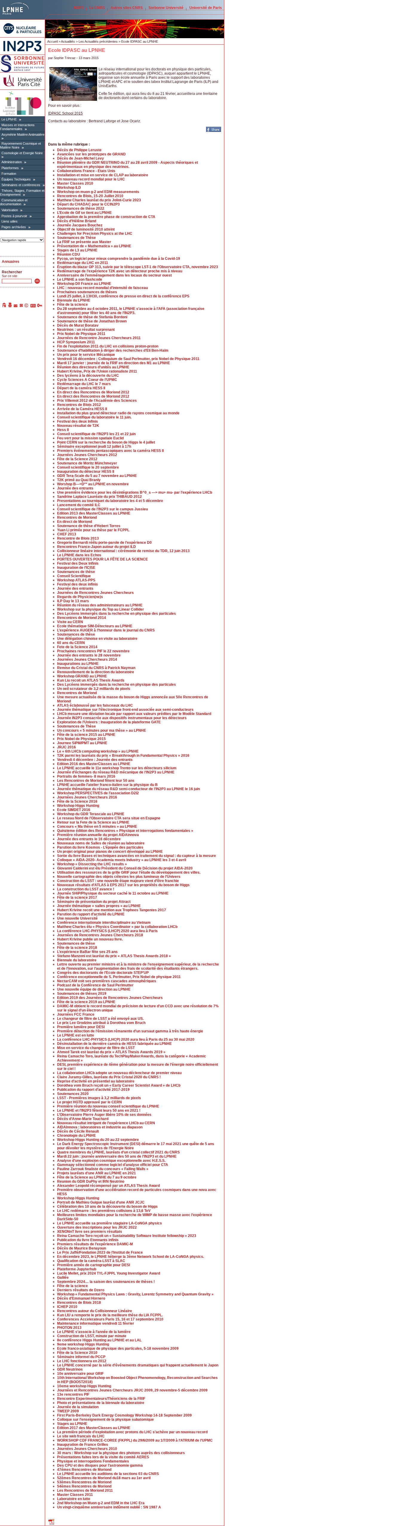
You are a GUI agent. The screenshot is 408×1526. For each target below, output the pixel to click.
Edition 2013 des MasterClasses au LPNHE (93, 513)
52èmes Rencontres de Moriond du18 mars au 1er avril (104, 1478)
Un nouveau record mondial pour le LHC (91, 179)
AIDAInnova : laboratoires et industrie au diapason (99, 1127)
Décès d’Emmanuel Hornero (81, 1298)
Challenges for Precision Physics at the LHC (94, 233)
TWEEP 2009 (68, 1411)
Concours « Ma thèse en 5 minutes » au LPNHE (97, 826)
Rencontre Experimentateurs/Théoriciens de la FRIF (101, 1399)
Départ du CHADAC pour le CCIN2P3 (88, 204)
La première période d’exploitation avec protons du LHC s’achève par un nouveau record (132, 1432)
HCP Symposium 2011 (76, 342)
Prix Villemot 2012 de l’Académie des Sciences (97, 401)
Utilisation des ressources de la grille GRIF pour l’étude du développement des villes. (128, 872)
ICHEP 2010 (67, 1307)
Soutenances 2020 (73, 1094)
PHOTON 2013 (69, 1328)
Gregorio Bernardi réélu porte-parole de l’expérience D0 (104, 542)
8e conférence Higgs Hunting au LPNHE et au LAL (99, 1340)
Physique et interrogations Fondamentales (93, 1461)
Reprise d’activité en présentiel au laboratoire (95, 1081)
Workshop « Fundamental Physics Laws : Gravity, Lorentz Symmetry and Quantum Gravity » (135, 1294)
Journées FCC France (75, 1014)
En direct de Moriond (74, 522)
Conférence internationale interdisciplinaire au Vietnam (104, 922)
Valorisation (9, 210)
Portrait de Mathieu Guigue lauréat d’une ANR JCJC (101, 1202)
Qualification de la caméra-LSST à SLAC (91, 1261)
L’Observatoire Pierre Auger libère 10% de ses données (104, 1115)
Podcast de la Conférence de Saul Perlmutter (95, 985)
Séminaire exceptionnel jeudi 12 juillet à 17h (94, 446)
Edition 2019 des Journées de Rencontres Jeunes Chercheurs (110, 998)
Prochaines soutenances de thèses (87, 292)
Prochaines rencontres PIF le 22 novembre (93, 651)
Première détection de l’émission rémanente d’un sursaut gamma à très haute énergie (130, 1031)
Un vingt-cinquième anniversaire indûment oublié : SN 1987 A (109, 1507)
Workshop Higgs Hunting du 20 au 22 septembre (98, 1140)
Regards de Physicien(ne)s (80, 597)
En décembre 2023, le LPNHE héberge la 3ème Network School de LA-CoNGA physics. (130, 1257)
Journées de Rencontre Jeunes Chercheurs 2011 (99, 338)
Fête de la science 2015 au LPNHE (86, 735)
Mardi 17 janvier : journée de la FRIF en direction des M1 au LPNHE (113, 363)
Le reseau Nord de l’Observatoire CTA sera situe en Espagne (108, 818)
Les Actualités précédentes (98, 41)
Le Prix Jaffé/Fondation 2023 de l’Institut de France (100, 1252)
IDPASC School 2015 (65, 113)
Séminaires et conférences (20, 185)
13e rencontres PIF (73, 1394)
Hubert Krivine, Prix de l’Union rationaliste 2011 (97, 371)
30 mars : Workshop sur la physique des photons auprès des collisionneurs (121, 1453)
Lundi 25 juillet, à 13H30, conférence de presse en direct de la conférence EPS (123, 296)
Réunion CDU (68, 254)
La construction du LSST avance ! (85, 889)
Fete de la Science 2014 (77, 647)
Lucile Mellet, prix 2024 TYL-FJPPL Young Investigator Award (108, 1273)
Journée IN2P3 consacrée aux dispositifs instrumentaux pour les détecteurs (122, 718)
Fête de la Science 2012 (77, 459)
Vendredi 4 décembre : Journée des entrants (95, 760)
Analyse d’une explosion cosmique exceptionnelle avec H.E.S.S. (111, 1161)
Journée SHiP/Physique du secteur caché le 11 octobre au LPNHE (112, 893)
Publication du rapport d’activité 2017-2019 (93, 1090)
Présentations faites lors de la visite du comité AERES (103, 1457)
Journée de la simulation (78, 1407)
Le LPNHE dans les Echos (79, 555)
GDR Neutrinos (70, 1369)
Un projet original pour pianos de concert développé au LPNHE (110, 852)
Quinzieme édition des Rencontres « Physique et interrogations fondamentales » (125, 831)
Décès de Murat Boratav (78, 325)
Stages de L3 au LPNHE (77, 250)
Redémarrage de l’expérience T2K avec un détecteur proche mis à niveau (119, 271)
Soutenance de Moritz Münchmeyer (87, 463)
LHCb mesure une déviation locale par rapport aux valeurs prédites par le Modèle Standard (134, 714)
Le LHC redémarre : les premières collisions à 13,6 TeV (104, 1211)
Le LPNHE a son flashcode (79, 279)
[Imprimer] (10, 306)
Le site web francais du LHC (81, 1436)
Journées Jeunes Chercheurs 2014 (87, 659)
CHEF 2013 (66, 534)
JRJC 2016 (66, 747)
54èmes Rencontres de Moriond (84, 1486)
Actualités (68, 41)
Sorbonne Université (165, 8)
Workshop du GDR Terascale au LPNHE (90, 814)
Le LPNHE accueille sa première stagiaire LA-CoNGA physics (109, 1223)
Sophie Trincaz (65, 58)
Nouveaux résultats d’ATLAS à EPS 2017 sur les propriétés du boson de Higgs (123, 885)
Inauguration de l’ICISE (76, 568)
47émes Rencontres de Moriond (84, 1470)
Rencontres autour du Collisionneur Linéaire (94, 1311)
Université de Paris (205, 8)
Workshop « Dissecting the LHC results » (92, 864)
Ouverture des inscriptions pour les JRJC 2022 (97, 1227)
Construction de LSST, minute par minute (91, 1336)
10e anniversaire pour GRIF (80, 1373)
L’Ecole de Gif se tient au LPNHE (84, 213)
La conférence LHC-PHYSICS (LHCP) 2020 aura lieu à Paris (107, 931)
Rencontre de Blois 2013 (78, 538)
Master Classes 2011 (75, 1495)
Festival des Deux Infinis (78, 563)
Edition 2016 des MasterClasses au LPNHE (93, 764)
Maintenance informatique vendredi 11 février (95, 1323)
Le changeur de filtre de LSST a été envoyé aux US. (100, 1019)
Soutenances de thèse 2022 (80, 208)
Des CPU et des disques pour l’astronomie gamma (100, 1465)
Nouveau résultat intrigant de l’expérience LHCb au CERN (106, 1123)
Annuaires (10, 262)
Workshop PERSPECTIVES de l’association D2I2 (98, 793)
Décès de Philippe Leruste (79, 150)
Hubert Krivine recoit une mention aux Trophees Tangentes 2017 (111, 910)
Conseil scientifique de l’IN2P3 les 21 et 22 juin (96, 434)
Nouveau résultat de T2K (78, 426)
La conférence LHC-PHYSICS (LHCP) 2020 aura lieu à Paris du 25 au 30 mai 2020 (125, 1039)
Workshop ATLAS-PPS (76, 580)
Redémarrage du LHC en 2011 (82, 263)
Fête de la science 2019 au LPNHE (86, 1002)
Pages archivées (13, 227)
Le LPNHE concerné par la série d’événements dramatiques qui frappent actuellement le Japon (137, 1365)
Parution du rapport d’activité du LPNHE (91, 914)
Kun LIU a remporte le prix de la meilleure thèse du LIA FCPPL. (110, 1315)
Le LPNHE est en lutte (75, 1035)
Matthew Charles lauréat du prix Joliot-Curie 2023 (99, 200)
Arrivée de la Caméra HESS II (82, 409)
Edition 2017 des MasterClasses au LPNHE (93, 1428)
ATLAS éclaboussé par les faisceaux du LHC (95, 705)
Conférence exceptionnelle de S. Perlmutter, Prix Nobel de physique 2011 (119, 977)
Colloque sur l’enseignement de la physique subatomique (105, 1419)
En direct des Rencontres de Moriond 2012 (93, 392)
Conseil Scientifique (74, 576)
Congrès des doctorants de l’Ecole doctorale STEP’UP (103, 973)
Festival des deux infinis (77, 584)
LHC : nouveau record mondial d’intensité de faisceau (102, 288)
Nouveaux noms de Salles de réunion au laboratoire (101, 843)
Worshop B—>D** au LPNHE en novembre (93, 484)
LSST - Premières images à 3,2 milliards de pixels (99, 1098)
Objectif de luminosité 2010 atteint (86, 229)
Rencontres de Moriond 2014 (81, 618)
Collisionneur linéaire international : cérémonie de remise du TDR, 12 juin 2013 (123, 551)
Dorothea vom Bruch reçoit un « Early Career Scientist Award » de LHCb (118, 1085)
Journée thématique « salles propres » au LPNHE (99, 906)
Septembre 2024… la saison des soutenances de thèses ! (106, 1282)
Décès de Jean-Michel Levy (80, 158)
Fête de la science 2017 (77, 897)
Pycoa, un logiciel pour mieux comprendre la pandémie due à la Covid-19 (118, 259)
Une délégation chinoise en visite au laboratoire (97, 639)
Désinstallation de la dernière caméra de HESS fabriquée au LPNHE (114, 1044)
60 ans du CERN (71, 643)
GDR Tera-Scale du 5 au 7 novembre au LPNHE (97, 476)
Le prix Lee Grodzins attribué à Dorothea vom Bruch (101, 1023)
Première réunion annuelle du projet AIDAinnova (98, 835)
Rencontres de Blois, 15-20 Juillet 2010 (90, 196)
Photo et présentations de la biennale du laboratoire (100, 1403)
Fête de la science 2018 (77, 948)
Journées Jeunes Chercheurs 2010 (87, 1449)
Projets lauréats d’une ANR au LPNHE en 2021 (96, 1173)
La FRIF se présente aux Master (84, 242)
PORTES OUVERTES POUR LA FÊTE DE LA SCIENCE (102, 559)
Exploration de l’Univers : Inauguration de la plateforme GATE (109, 722)
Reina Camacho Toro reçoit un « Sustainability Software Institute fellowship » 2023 (126, 1236)
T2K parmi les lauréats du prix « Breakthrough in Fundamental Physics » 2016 (123, 755)
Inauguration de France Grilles (82, 1444)
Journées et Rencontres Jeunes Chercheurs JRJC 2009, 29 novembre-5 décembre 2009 (132, 1390)
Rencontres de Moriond (77, 517)
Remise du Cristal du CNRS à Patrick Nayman (96, 668)
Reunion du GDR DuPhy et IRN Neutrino (90, 1181)
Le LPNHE (9, 119)
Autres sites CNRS (127, 8)
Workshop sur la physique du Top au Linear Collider (100, 609)
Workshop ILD (69, 188)
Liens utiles (9, 221)
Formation (8, 173)
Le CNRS (97, 8)
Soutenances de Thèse (76, 238)
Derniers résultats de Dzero (80, 1290)
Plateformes (10, 168)
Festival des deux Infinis (77, 421)
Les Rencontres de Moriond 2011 (85, 1490)
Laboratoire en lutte (73, 1499)
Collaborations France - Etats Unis (86, 171)
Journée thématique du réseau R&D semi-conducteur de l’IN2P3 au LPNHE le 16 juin (128, 789)
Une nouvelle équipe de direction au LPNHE (94, 989)
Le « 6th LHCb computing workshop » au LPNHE (98, 751)
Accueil (52, 41)
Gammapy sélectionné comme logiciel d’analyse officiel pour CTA (112, 1165)
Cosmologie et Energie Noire (22, 153)
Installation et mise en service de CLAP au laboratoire (102, 175)
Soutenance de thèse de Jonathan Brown (92, 321)
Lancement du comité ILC (78, 505)
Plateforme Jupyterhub (76, 1269)
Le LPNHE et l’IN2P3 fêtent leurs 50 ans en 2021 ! (98, 1110)
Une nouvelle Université (77, 918)
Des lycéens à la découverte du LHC (88, 375)
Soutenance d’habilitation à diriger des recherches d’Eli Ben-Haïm (112, 350)
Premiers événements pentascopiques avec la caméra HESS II (110, 451)
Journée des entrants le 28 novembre (89, 655)
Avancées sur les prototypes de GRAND (91, 154)
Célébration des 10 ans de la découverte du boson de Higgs (107, 1206)
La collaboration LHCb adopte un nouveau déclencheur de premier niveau (119, 1073)
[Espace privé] (40, 306)
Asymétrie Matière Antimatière (23, 134)
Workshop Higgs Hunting (78, 806)
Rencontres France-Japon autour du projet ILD (96, 547)
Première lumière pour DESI (81, 1027)
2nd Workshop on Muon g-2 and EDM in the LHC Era (101, 1503)
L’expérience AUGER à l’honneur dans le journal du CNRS (106, 630)
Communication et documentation (13, 202)
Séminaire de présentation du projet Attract (94, 902)
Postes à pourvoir (14, 216)
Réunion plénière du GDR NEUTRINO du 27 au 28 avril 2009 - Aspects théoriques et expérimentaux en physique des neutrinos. (127, 164)
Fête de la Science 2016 (77, 801)
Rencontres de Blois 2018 (79, 1303)
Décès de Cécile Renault (78, 1131)
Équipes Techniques (16, 179)
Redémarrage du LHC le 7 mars (84, 384)
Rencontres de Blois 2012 (79, 405)
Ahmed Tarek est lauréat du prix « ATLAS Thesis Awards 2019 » (111, 1052)
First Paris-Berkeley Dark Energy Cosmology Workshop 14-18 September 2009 (124, 1415)
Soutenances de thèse (76, 572)
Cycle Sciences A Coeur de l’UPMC (87, 380)
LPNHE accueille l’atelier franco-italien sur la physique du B (107, 785)
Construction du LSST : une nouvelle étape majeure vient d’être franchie (118, 881)
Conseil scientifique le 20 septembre (88, 467)
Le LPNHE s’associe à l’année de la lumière (94, 1332)
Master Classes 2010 (75, 183)
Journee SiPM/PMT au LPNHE (82, 743)
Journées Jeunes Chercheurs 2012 (87, 455)
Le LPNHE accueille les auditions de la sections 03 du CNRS (108, 1474)
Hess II (63, 430)
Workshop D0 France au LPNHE (84, 284)
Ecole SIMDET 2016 (73, 810)
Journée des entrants (75, 488)
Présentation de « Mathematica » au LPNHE (94, 246)
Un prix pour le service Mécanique (86, 355)
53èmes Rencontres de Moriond (84, 1482)
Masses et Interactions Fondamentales (17, 127)
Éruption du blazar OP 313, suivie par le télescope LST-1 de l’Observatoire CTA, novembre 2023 (137, 267)
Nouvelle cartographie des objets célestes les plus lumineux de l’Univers (118, 877)
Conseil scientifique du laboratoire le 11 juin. (94, 417)
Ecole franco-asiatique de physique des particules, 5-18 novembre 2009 (118, 1348)
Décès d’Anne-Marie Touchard (82, 1119)
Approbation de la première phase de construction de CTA (106, 217)
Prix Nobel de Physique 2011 (81, 334)
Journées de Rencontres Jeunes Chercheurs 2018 (100, 935)
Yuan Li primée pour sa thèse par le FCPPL (93, 530)
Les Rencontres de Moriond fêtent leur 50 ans (95, 781)
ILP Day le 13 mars (73, 601)
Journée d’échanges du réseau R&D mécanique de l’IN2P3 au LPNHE (115, 772)
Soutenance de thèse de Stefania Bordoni (92, 317)
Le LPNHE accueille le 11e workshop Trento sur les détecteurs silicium (117, 768)
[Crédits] (26, 306)
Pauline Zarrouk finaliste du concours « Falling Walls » (102, 1169)
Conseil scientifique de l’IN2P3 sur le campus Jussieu (102, 509)
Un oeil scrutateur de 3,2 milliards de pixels (93, 689)
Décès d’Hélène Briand (76, 221)
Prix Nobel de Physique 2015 (81, 739)
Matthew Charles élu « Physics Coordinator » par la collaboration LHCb (117, 927)
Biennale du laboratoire (76, 960)
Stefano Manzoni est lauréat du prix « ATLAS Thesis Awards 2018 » (114, 956)
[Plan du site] (21, 306)
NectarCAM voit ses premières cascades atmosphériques (106, 981)
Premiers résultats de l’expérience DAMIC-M (95, 1244)
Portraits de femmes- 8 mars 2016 (86, 776)
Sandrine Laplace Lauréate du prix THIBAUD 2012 (99, 497)
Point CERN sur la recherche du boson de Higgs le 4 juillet (106, 442)
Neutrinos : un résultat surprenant (86, 330)
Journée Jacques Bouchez (79, 225)
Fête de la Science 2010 (77, 1353)
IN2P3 (78, 8)
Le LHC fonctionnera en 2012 (81, 1361)
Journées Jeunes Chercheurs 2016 (87, 797)
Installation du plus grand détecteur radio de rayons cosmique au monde (118, 413)
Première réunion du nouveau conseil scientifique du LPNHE (108, 1106)
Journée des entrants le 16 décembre (89, 839)
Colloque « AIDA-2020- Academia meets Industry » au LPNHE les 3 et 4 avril (121, 860)
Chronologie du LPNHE (76, 1135)
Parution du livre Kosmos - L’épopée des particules (100, 847)
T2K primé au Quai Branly (79, 480)
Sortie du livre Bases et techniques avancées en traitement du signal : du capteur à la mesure (136, 856)
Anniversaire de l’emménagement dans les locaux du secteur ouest (114, 275)
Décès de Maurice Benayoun (81, 1248)
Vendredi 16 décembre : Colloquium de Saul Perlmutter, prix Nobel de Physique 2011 (128, 359)
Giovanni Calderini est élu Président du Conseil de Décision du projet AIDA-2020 (125, 868)
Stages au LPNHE (72, 1424)
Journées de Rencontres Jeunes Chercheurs (95, 593)
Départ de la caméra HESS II (81, 388)
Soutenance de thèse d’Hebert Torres (88, 526)
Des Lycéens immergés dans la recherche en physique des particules (116, 613)
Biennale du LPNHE (73, 300)
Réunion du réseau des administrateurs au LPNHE (99, 605)
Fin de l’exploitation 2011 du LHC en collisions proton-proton (107, 346)
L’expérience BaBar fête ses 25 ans (87, 952)
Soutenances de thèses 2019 (81, 993)
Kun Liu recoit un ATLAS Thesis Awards (91, 680)
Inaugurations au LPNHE (78, 664)
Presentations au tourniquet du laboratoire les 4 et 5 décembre (110, 501)
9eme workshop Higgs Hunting (83, 1344)
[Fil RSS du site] (33, 306)
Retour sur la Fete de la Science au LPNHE (93, 822)
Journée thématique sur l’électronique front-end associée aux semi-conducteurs (125, 710)
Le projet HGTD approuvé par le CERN (89, 1102)
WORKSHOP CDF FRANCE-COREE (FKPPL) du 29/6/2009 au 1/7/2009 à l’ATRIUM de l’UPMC (135, 1440)
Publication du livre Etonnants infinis (88, 1240)
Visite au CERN (70, 622)
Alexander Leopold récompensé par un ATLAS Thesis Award (108, 1186)
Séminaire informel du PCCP (81, 1357)
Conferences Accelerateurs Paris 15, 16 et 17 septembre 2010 (110, 1319)
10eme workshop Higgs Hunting (84, 1386)
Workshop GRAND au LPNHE (82, 676)
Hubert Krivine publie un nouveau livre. (90, 939)
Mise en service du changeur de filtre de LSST (96, 1048)
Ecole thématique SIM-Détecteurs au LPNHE (94, 626)
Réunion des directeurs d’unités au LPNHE (93, 367)
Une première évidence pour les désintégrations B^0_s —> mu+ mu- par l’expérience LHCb (134, 492)
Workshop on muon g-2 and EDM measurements (98, 192)
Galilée (63, 1277)
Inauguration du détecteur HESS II (85, 471)
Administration (11, 162)
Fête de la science (72, 304)
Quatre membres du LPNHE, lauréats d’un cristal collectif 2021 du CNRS (118, 1152)
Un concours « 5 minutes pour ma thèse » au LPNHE (101, 730)
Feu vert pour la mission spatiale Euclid (90, 438)
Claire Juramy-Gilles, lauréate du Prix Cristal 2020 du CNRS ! (109, 1077)
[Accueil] (4, 306)
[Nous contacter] (15, 306)
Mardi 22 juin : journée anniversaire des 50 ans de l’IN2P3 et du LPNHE (117, 1156)
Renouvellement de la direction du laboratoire (95, 672)
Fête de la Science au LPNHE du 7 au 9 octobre (96, 1177)
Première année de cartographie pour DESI (93, 1265)
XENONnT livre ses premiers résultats (89, 1232)
